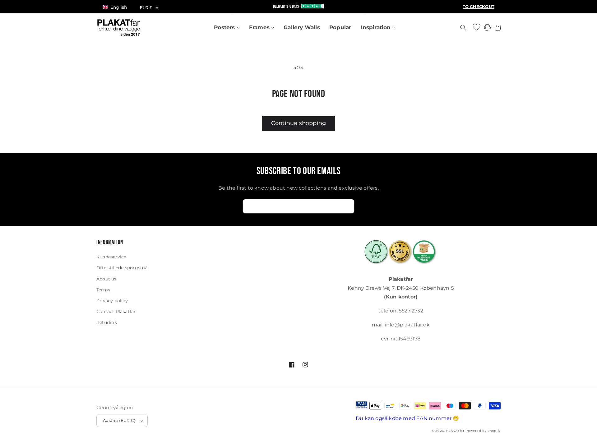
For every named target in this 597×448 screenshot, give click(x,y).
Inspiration (376, 27)
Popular (340, 27)
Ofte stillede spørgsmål (122, 267)
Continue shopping (298, 123)
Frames (260, 27)
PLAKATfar (455, 431)
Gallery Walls (302, 27)
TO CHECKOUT (478, 6)
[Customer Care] (487, 29)
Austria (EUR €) (119, 420)
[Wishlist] (477, 27)
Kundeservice (111, 257)
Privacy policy (112, 300)
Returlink (106, 322)
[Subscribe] (347, 206)
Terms (103, 290)
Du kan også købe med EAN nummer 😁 (407, 418)
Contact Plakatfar (116, 311)
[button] (118, 7)
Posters (225, 27)
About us (106, 279)
